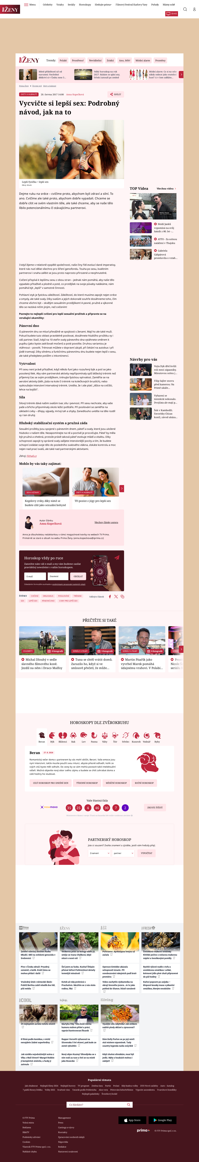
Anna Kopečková (75, 94)
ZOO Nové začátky (149, 1085)
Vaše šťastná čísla (97, 800)
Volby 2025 (50, 1089)
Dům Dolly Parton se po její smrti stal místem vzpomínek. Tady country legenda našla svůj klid (118, 1042)
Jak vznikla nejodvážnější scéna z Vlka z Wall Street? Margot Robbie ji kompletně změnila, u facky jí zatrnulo (37, 1059)
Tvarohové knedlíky (166, 1089)
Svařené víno (63, 1089)
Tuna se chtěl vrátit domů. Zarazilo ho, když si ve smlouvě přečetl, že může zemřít (92, 666)
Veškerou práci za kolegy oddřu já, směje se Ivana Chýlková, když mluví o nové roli (78, 954)
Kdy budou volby (130, 1085)
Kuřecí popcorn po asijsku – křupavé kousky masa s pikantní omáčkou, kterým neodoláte (158, 985)
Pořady (155, 4)
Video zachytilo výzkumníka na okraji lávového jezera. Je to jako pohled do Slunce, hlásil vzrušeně (118, 985)
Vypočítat (146, 853)
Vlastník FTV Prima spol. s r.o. (37, 1146)
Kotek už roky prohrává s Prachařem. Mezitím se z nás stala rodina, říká (78, 985)
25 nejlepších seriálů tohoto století (38, 1024)
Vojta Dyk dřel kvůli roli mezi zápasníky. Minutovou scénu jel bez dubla (165, 370)
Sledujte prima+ (103, 4)
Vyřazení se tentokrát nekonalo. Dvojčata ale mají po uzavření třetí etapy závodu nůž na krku (165, 399)
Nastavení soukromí (68, 1151)
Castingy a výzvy (66, 1127)
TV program (83, 1085)
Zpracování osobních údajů (71, 1137)
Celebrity (47, 4)
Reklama (27, 1127)
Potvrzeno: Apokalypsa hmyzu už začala (118, 953)
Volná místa (28, 1122)
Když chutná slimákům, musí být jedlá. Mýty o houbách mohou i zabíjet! (118, 1057)
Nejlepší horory (67, 1085)
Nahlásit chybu (30, 1151)
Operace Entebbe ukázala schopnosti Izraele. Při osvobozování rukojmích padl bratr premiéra (119, 972)
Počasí (116, 1085)
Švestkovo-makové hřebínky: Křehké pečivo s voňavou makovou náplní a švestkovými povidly (160, 954)
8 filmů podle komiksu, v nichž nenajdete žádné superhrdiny (35, 1041)
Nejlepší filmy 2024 (49, 1085)
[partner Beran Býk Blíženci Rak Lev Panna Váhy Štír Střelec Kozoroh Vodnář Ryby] (123, 853)
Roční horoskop (144, 783)
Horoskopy (85, 4)
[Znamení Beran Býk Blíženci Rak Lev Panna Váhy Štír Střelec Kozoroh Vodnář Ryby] (58, 576)
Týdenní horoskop (87, 783)
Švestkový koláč (109, 1093)
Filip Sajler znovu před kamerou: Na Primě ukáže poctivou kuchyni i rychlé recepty (164, 384)
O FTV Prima (29, 1117)
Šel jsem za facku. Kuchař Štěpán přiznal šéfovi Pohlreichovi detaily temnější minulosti (78, 970)
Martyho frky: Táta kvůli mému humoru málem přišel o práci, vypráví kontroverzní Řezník (76, 1027)
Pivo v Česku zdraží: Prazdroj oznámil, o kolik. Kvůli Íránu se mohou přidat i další (36, 970)
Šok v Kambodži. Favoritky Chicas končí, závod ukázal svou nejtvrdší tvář (165, 414)
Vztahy (60, 4)
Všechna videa (165, 188)
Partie (108, 1085)
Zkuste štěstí (154, 807)
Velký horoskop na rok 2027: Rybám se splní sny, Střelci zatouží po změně (107, 74)
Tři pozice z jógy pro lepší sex (93, 501)
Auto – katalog (167, 1085)
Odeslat (78, 576)
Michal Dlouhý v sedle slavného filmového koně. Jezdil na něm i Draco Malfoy (41, 664)
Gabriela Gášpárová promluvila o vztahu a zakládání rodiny (165, 256)
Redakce (62, 1146)
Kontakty (62, 1132)
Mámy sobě (169, 4)
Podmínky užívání (31, 1137)
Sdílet (117, 95)
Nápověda (63, 1142)
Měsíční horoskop (116, 783)
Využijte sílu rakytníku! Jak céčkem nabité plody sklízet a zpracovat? (119, 1025)
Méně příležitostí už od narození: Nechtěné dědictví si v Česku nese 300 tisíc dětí (53, 76)
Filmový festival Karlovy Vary (131, 4)
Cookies (26, 1142)
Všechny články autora (106, 522)
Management (64, 1117)
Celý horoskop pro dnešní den (50, 783)
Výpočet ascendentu (145, 1089)
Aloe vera (103, 1089)
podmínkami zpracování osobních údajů (68, 584)
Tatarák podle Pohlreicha (84, 1089)
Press (60, 1122)
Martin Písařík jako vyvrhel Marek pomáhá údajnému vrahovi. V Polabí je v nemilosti (140, 666)
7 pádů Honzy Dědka (32, 1089)
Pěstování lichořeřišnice (121, 1089)
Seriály (71, 4)
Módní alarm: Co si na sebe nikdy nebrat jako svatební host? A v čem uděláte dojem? (163, 76)
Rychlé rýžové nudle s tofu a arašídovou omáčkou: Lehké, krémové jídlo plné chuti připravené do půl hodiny (160, 972)
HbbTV (26, 1132)
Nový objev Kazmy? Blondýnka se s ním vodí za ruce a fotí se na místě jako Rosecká (79, 1057)
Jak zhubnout (31, 1085)
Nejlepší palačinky (90, 1093)
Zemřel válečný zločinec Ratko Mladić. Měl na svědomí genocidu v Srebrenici (38, 954)
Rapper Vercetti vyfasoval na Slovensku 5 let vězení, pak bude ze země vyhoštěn (79, 1042)
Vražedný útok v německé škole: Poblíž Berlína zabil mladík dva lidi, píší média (38, 985)
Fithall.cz (32, 456)
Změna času (97, 1085)
